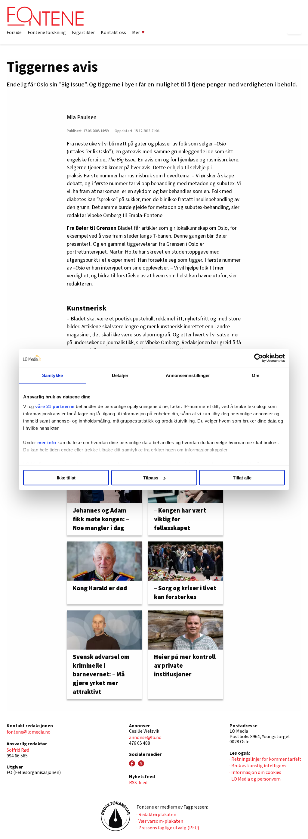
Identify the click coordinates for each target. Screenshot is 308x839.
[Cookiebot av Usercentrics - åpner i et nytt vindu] (258, 358)
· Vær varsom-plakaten (160, 821)
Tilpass (150, 477)
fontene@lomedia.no (29, 732)
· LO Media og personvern (255, 779)
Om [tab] (255, 375)
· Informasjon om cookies (255, 772)
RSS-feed (138, 782)
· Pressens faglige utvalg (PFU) (168, 828)
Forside (14, 32)
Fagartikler (83, 32)
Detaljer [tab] (120, 375)
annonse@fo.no (145, 737)
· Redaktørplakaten (156, 814)
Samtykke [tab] (52, 375)
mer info (46, 442)
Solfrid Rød (18, 750)
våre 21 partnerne (55, 406)
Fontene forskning (47, 32)
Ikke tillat (66, 477)
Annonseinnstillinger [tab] (188, 375)
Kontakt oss (113, 32)
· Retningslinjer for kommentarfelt (265, 759)
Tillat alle (242, 477)
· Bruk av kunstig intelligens (257, 766)
